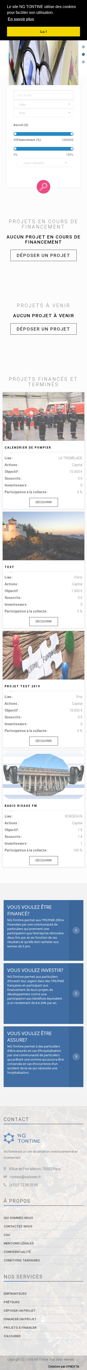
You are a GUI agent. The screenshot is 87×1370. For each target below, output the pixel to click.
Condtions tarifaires (22, 1260)
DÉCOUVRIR (44, 502)
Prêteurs (12, 1302)
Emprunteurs (15, 1293)
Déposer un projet (43, 255)
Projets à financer (20, 1327)
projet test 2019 (22, 686)
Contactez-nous (18, 1226)
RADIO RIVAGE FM (21, 806)
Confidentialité (17, 1252)
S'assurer (12, 1336)
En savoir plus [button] (21, 19)
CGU (7, 1235)
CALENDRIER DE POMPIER (28, 447)
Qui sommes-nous (18, 1218)
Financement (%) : (29, 140)
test (9, 567)
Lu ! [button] (43, 32)
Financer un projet (20, 1319)
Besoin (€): (21, 125)
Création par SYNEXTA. (64, 1366)
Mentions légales (19, 1243)
